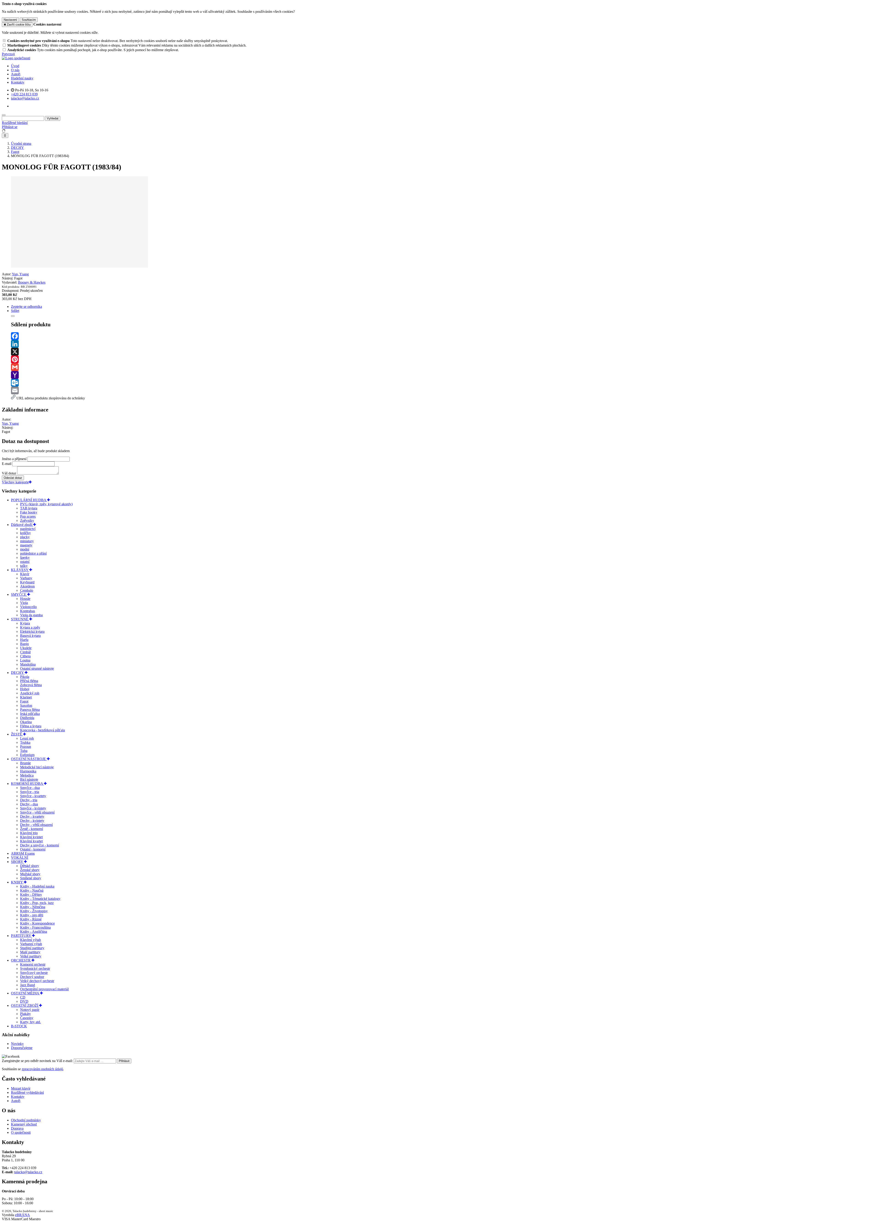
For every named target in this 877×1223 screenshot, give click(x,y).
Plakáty (25, 1014)
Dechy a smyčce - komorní (39, 845)
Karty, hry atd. (30, 1022)
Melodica (27, 775)
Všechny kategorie (15, 482)
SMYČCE (19, 594)
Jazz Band (27, 985)
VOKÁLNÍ (19, 857)
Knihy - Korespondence (37, 923)
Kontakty (17, 82)
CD (22, 997)
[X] (443, 352)
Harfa (24, 640)
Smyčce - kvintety (33, 808)
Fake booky (28, 512)
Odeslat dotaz (13, 478)
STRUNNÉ (20, 619)
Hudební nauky (22, 78)
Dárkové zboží (22, 525)
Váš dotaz (9, 473)
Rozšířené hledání (15, 123)
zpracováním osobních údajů (42, 1069)
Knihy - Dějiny (31, 894)
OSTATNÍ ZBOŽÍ (25, 1005)
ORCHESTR (21, 960)
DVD (24, 1001)
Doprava (17, 1128)
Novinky (17, 1044)
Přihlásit (124, 1061)
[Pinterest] (443, 359)
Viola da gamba (31, 615)
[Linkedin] (443, 344)
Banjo (24, 644)
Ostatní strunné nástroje (37, 668)
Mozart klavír (20, 1088)
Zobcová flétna (31, 685)
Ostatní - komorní (32, 849)
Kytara (25, 623)
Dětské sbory (29, 866)
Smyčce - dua (30, 788)
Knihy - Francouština (35, 927)
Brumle (25, 763)
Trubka (25, 742)
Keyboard (27, 582)
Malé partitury (30, 952)
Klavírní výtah (30, 940)
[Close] (13, 316)
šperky (25, 557)
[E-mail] (443, 390)
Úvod (15, 66)
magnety (26, 545)
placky (25, 537)
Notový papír (29, 1010)
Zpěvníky (27, 520)
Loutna (25, 660)
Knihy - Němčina (32, 907)
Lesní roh (27, 738)
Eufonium (27, 755)
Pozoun (25, 747)
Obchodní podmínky (26, 1120)
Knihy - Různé (31, 919)
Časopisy (26, 1018)
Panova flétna (30, 710)
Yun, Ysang (20, 274)
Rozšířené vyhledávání (27, 1092)
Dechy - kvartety (32, 816)
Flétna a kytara (30, 726)
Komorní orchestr (32, 964)
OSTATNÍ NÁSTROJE (29, 759)
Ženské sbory (30, 870)
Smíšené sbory (30, 878)
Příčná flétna (29, 681)
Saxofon (26, 705)
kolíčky (25, 533)
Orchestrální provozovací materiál (44, 989)
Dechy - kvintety (32, 820)
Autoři (15, 74)
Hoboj (24, 689)
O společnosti (21, 1132)
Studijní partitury (32, 948)
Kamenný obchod (24, 1124)
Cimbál (25, 652)
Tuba (23, 751)
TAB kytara (28, 508)
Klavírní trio (29, 833)
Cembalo (26, 590)
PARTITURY (21, 936)
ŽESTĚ (17, 734)
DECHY (18, 673)
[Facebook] (443, 336)
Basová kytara (30, 636)
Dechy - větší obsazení (36, 825)
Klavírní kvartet (31, 841)
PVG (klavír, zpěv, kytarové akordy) (46, 504)
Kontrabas (27, 611)
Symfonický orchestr (35, 968)
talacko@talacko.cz (28, 1172)
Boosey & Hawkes (31, 282)
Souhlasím (29, 19)
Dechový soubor (32, 977)
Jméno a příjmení (14, 459)
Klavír (24, 574)
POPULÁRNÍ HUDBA (29, 500)
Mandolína (28, 664)
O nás (15, 70)
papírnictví (27, 529)
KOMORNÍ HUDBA (27, 783)
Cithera (25, 656)
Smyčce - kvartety (33, 796)
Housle (25, 599)
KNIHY (17, 882)
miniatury (27, 541)
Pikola (24, 677)
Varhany (26, 578)
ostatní (24, 562)
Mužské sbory (30, 874)
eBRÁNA (22, 1215)
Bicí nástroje (29, 779)
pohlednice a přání (33, 553)
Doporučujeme (21, 1048)
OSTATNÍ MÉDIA (25, 993)
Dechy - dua (29, 804)
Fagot (24, 701)
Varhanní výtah (31, 944)
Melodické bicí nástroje (37, 767)
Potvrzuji (8, 54)
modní (24, 549)
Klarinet (26, 697)
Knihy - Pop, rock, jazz (37, 903)
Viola (24, 603)
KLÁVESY (20, 570)
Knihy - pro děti (31, 915)
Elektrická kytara (32, 631)
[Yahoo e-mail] (443, 375)
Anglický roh (29, 693)
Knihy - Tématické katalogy (40, 899)
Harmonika (28, 771)
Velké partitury (30, 956)
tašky (24, 566)
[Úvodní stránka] (16, 58)
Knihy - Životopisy (34, 911)
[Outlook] (443, 383)
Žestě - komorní (31, 829)
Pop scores (28, 516)
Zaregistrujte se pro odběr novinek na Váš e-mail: (38, 1061)
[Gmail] (443, 367)
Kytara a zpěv (30, 627)
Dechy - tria (28, 800)
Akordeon (27, 586)
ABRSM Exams (23, 853)
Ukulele (26, 648)
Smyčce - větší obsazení (37, 812)
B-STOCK (19, 1026)
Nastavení (10, 19)
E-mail (6, 464)
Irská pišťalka (30, 714)
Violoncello (28, 607)
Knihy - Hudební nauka (37, 886)
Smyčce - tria (29, 792)
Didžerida (27, 718)
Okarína (26, 722)
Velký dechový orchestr (37, 981)
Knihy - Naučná (31, 890)
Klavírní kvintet (31, 837)
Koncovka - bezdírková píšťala (42, 730)
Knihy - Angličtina (33, 931)
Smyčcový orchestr (34, 973)
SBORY (17, 862)
